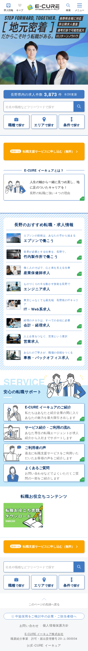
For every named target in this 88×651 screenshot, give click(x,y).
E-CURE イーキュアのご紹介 (48, 407)
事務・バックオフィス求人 (46, 357)
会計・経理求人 (37, 325)
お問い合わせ (29, 625)
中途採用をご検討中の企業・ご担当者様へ (46, 616)
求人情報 (8, 10)
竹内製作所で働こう (41, 256)
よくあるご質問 (37, 467)
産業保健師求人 (37, 272)
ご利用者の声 (35, 447)
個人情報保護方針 (56, 625)
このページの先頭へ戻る (44, 604)
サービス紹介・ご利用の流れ (48, 427)
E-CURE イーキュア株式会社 (44, 634)
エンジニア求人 (37, 288)
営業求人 (31, 341)
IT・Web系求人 (37, 309)
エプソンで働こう (39, 240)
